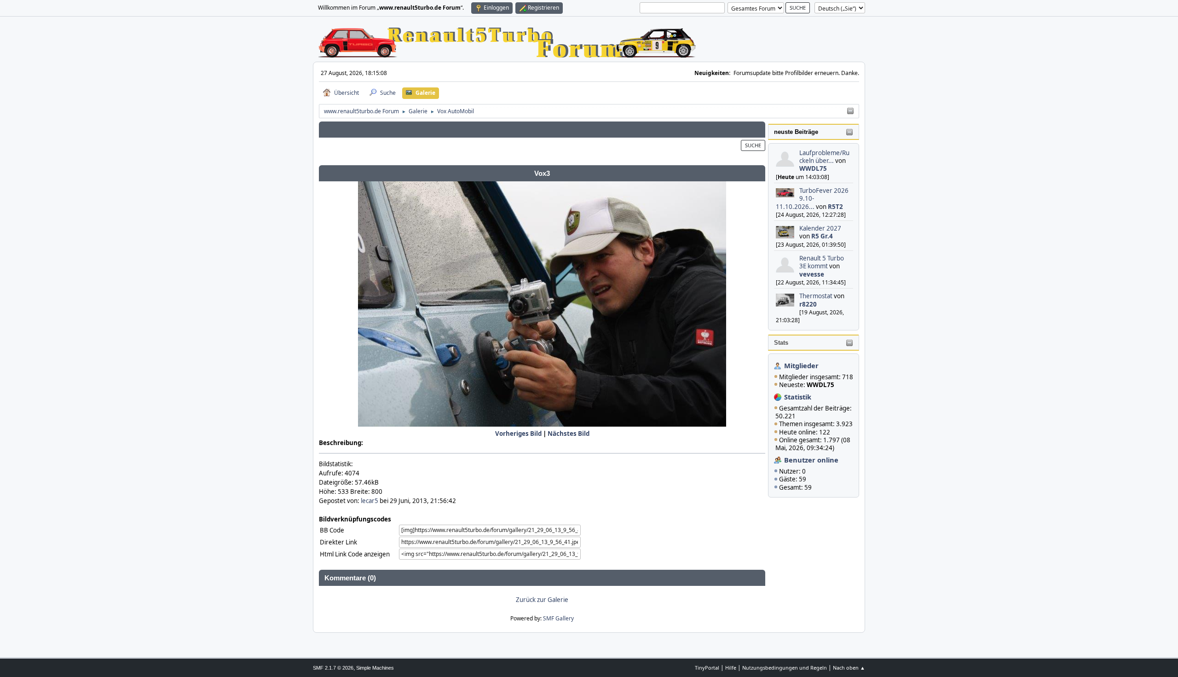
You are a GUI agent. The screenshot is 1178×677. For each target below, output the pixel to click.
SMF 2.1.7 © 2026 (333, 668)
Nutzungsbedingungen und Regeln (784, 667)
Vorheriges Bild (518, 433)
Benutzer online (811, 459)
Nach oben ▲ (849, 667)
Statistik (797, 396)
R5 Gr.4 (822, 236)
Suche (753, 145)
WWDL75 (813, 168)
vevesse (811, 274)
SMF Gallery (558, 618)
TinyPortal (707, 667)
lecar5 (369, 501)
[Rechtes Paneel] (850, 111)
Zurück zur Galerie (542, 600)
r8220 (808, 304)
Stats (781, 342)
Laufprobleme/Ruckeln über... (824, 157)
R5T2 (835, 207)
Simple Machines (375, 668)
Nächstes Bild (568, 433)
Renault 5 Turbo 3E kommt (821, 262)
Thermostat (815, 296)
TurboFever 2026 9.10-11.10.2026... (812, 198)
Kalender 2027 (820, 228)
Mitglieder (801, 365)
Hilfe (730, 667)
